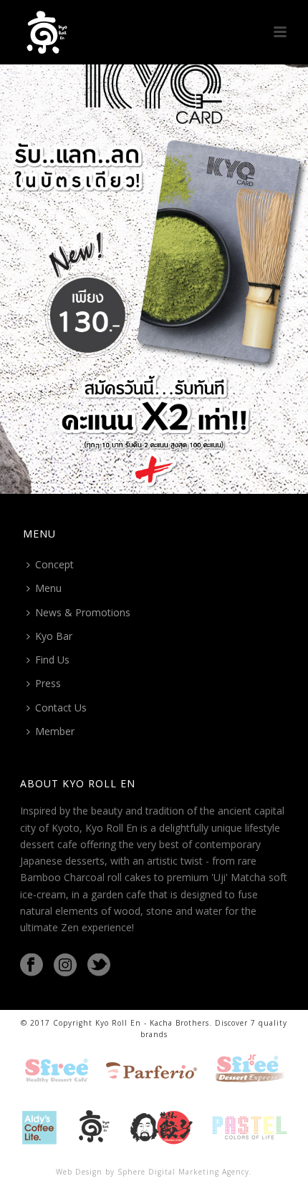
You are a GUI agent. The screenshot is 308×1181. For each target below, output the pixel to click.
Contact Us (61, 707)
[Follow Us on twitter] (98, 965)
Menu (48, 588)
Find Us (52, 659)
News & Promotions (82, 612)
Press (48, 683)
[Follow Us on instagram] (65, 965)
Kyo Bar (53, 636)
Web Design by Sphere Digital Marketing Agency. (154, 1172)
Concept (54, 564)
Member (54, 731)
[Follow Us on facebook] (31, 965)
